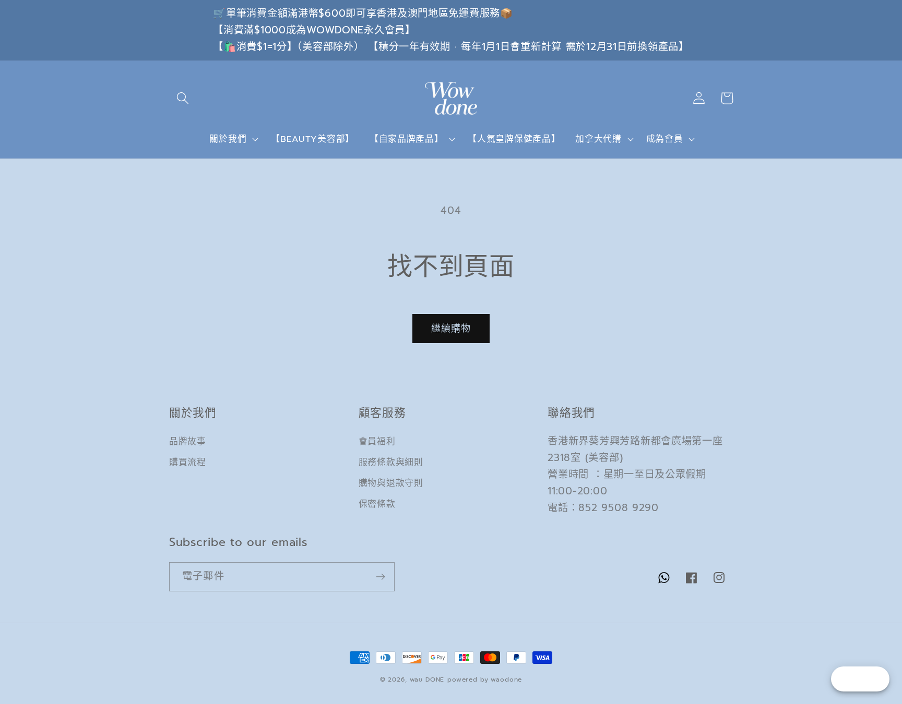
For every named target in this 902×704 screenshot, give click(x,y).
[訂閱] (380, 576)
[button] (183, 98)
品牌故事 (187, 441)
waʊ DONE (427, 679)
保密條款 (377, 504)
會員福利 (377, 441)
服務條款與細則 (391, 462)
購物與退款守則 (391, 483)
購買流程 (187, 462)
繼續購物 (451, 328)
